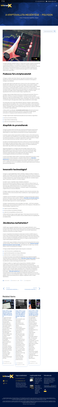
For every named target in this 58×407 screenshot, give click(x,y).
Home (21, 17)
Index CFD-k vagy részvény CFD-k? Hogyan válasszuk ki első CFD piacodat (7, 313)
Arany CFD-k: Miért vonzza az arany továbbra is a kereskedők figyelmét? (33, 313)
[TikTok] (3, 1)
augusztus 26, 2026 (7, 363)
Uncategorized (28, 280)
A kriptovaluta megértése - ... (12, 289)
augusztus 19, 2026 (20, 364)
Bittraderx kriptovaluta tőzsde (28, 258)
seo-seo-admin (7, 280)
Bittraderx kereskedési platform (31, 198)
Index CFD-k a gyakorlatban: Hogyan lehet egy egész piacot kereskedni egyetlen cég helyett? (20, 314)
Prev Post (8, 287)
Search (54, 31)
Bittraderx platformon (14, 271)
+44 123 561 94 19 (21, 378)
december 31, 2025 (15, 280)
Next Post (35, 287)
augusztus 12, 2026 (33, 363)
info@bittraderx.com (21, 380)
